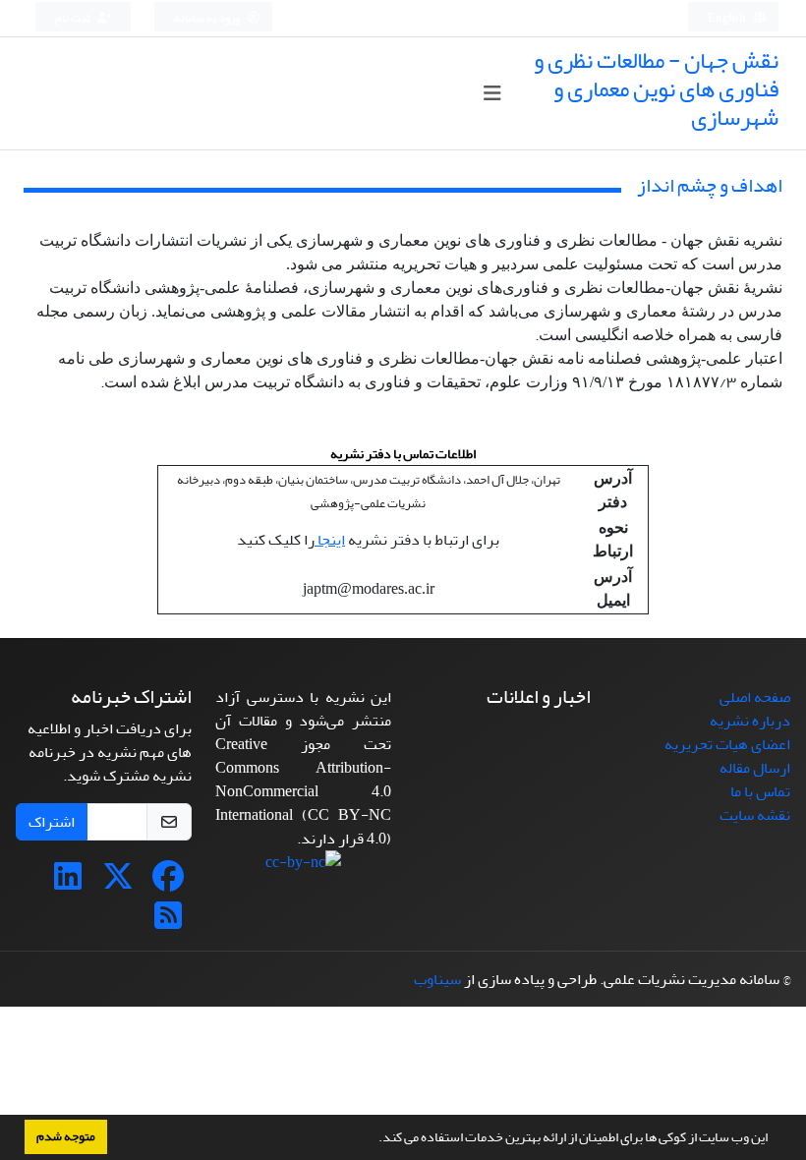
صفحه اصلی (755, 697)
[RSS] (168, 922)
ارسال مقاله (755, 768)
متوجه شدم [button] (65, 1136)
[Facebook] (168, 883)
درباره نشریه (750, 720)
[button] (373, 1139)
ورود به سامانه (208, 18)
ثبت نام (73, 18)
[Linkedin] (67, 883)
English (728, 18)
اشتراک (52, 822)
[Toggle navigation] (492, 94)
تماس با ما (760, 791)
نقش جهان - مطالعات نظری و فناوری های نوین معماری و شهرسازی (656, 89)
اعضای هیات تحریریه (727, 744)
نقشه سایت (755, 815)
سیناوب (437, 979)
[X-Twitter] (118, 883)
